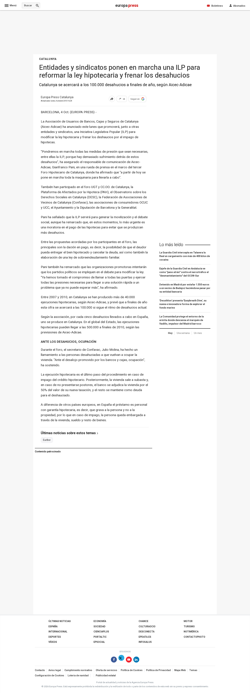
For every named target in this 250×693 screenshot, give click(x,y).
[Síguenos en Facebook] (113, 660)
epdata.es (145, 637)
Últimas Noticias (59, 621)
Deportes (54, 637)
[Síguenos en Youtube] (128, 660)
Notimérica (191, 631)
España (52, 626)
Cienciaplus (101, 631)
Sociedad (99, 626)
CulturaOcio (147, 626)
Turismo (189, 626)
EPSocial (99, 642)
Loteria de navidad (78, 675)
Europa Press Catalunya (57, 97)
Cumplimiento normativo (78, 670)
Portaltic (100, 637)
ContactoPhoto (194, 637)
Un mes (198, 333)
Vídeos (52, 642)
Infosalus (145, 642)
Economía (100, 621)
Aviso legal (54, 670)
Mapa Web (180, 670)
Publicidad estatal (106, 675)
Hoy (170, 333)
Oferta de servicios (106, 670)
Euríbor (47, 440)
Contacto (40, 670)
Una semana (183, 333)
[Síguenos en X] (121, 660)
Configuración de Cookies (49, 675)
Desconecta (146, 631)
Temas (193, 670)
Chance (143, 621)
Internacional (57, 631)
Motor (188, 621)
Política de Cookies (132, 670)
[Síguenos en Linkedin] (136, 660)
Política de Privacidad (158, 670)
